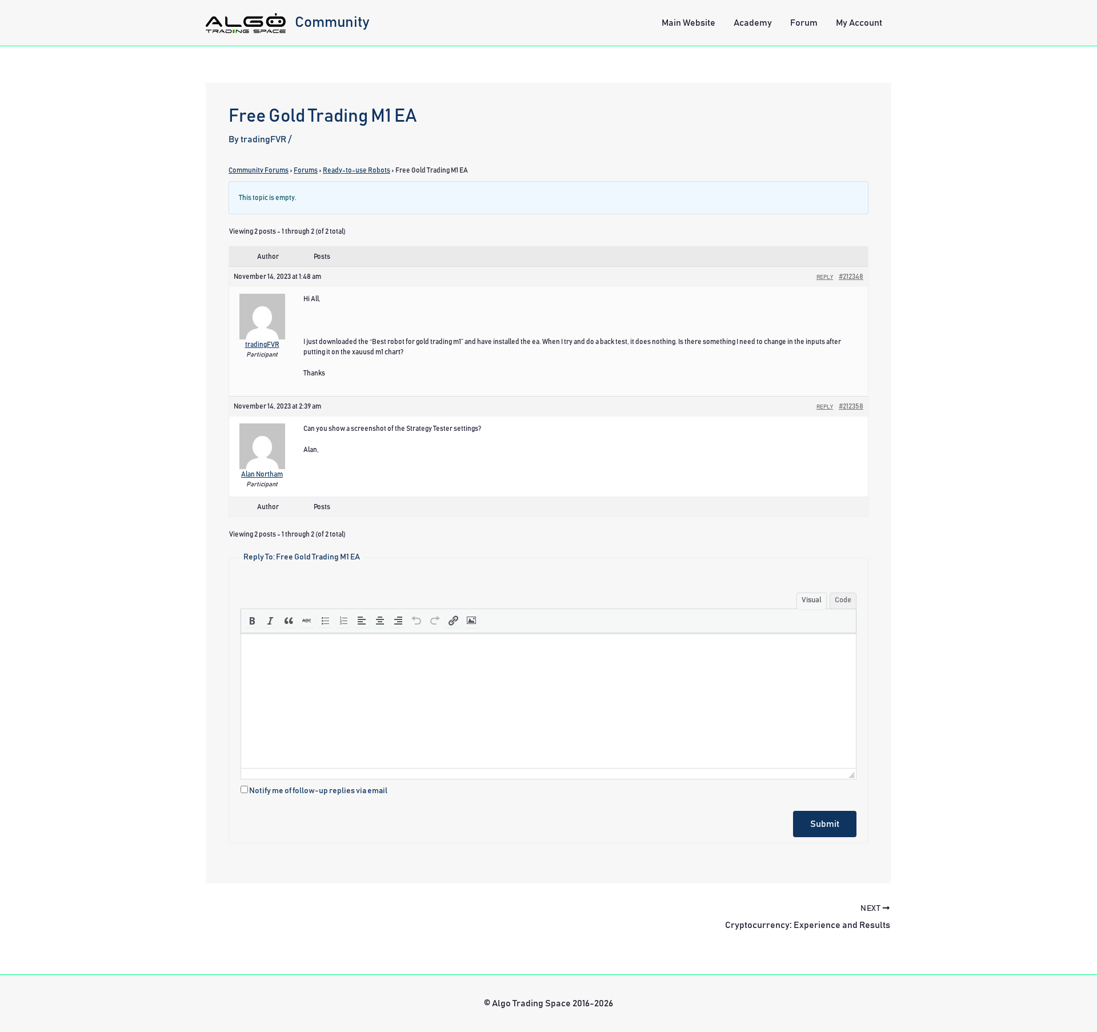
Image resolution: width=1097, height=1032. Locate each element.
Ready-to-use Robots (356, 170)
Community (332, 22)
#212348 (851, 276)
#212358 (851, 406)
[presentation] (252, 620)
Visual (812, 600)
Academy (753, 22)
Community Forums (259, 170)
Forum (804, 22)
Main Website (688, 22)
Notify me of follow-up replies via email (318, 791)
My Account (859, 22)
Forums (306, 170)
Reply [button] (824, 277)
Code (843, 600)
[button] (252, 620)
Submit (824, 824)
